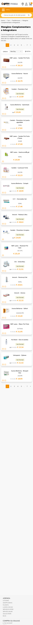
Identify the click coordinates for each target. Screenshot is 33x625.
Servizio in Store (8, 609)
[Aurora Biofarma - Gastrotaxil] (6, 107)
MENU (8, 10)
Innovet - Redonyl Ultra (19, 215)
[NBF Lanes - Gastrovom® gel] (6, 154)
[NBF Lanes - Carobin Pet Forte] (6, 60)
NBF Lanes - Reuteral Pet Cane (19, 247)
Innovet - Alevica (19, 293)
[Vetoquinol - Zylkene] (6, 357)
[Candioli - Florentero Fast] (6, 91)
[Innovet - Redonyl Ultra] (6, 216)
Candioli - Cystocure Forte (19, 168)
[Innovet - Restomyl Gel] (6, 279)
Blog (4, 616)
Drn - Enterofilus (19, 262)
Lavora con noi (8, 607)
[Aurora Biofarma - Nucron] (6, 75)
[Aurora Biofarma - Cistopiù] (6, 185)
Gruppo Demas (7, 603)
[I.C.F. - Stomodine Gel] (6, 201)
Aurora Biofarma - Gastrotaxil (19, 105)
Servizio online (7, 611)
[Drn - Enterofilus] (6, 264)
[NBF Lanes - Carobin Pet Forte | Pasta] (6, 138)
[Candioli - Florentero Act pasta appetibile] (6, 122)
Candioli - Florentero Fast (20, 89)
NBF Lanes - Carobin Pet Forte (20, 58)
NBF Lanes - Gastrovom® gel (19, 152)
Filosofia (6, 605)
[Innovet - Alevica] (6, 295)
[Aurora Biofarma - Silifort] (6, 310)
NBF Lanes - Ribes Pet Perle (19, 324)
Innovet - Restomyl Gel (19, 277)
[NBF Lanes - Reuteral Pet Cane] (6, 248)
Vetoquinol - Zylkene (19, 355)
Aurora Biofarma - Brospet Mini (19, 372)
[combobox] (16, 51)
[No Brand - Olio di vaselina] (6, 342)
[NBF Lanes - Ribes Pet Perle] (6, 326)
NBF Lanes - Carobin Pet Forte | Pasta (20, 137)
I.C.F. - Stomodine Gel (20, 199)
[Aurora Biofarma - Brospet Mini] (6, 373)
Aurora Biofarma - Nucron (19, 74)
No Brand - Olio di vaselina (19, 340)
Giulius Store (7, 614)
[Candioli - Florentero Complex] (6, 232)
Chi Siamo (6, 600)
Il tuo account (7, 623)
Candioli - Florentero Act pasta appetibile (20, 121)
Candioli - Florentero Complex (19, 230)
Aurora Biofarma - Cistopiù (19, 183)
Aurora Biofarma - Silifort (20, 309)
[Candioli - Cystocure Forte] (6, 170)
